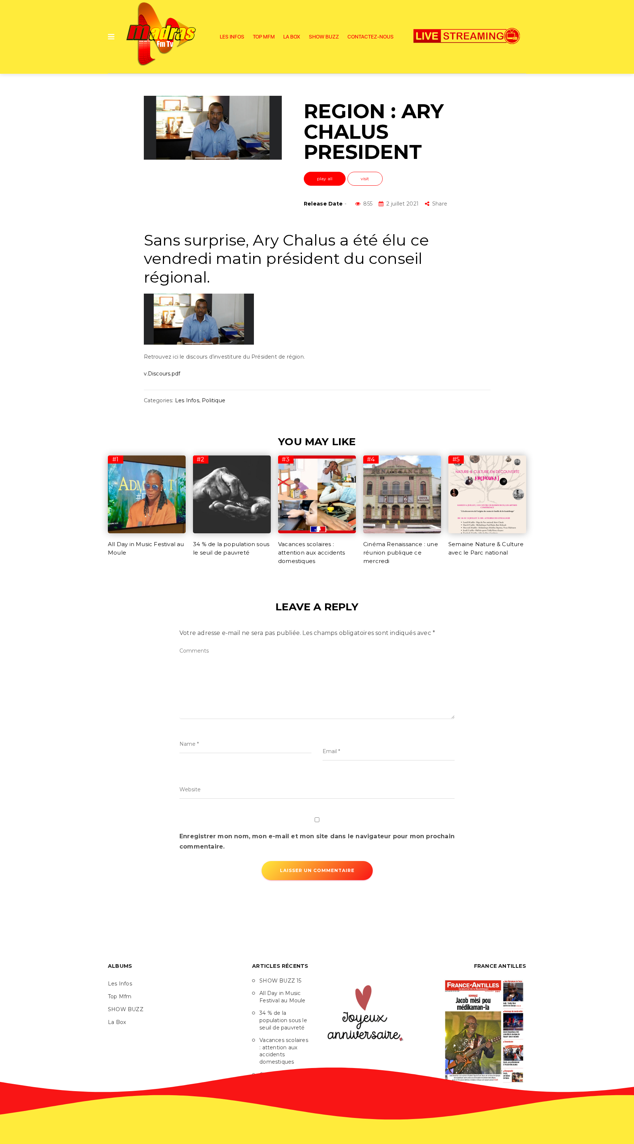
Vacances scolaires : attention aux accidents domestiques (311, 552)
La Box (291, 37)
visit (365, 178)
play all (325, 178)
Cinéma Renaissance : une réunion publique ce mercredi (400, 552)
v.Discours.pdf (162, 373)
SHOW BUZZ (324, 37)
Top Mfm (264, 37)
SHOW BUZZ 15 (280, 980)
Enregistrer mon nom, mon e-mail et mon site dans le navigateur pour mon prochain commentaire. (317, 841)
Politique (213, 400)
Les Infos (232, 37)
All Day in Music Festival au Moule (282, 997)
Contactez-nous (370, 37)
